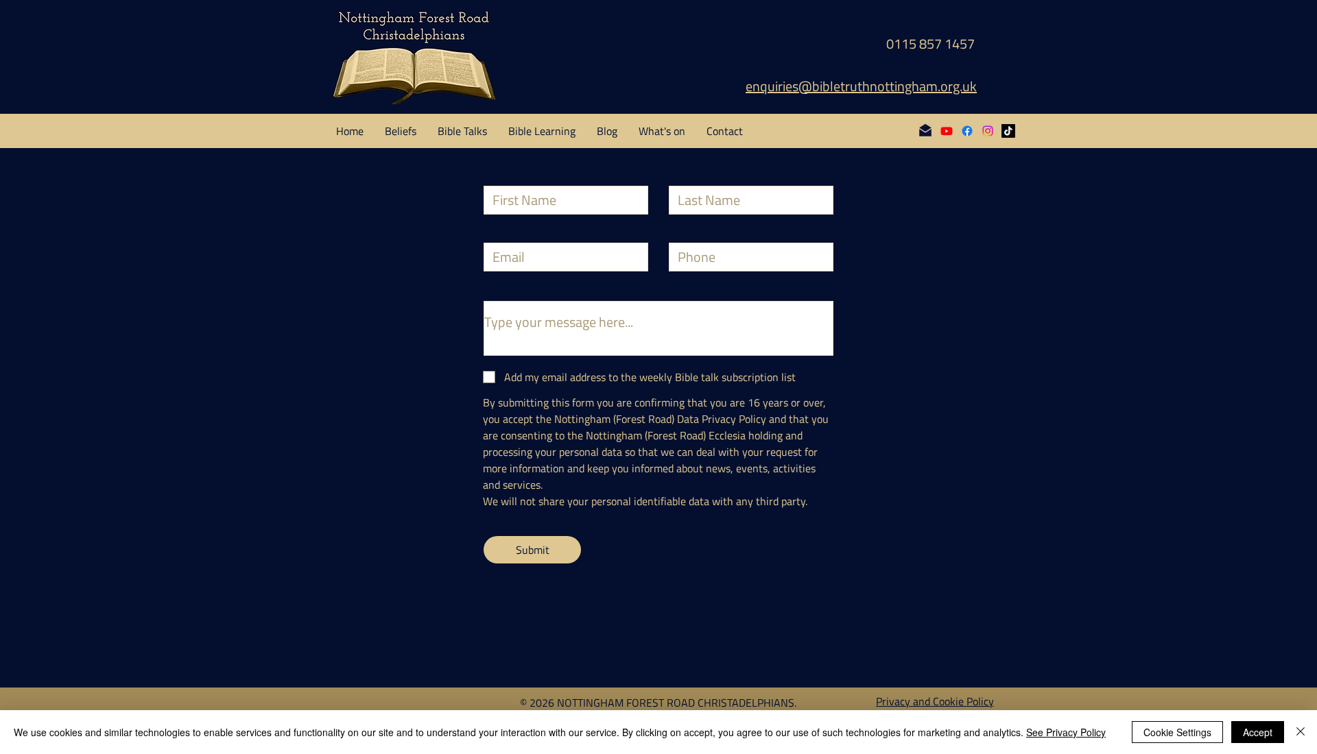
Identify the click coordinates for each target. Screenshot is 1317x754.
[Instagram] (988, 131)
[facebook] (967, 131)
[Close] (1300, 732)
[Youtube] (946, 131)
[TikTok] (1008, 131)
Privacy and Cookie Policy (935, 701)
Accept (1257, 732)
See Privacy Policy (1066, 732)
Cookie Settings (1177, 732)
